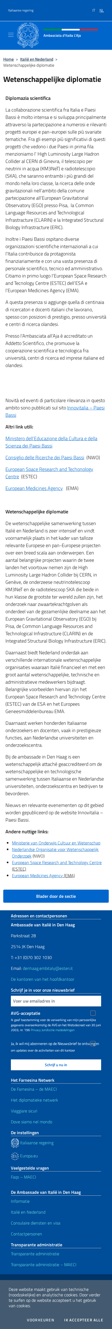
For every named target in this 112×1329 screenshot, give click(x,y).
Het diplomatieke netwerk (34, 1100)
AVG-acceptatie (25, 1013)
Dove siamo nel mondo (31, 1121)
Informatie (20, 1201)
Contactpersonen (26, 1234)
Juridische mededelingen (58, 1029)
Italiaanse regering (20, 10)
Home (8, 59)
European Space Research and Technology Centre (57, 862)
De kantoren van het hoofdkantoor (42, 979)
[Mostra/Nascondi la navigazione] (11, 35)
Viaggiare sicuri (24, 1111)
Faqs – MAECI (23, 1177)
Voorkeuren (40, 1320)
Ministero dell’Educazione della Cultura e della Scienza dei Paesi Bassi (51, 442)
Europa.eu (28, 1155)
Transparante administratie (35, 1253)
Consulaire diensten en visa (35, 1223)
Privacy (36, 1029)
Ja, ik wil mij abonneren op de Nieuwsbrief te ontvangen (55, 1044)
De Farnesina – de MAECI (34, 1089)
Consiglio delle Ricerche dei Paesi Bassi (44, 457)
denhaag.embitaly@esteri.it (48, 968)
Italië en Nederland (36, 59)
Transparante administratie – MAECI (43, 1264)
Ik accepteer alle (83, 1320)
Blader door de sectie (56, 896)
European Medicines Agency (34, 488)
